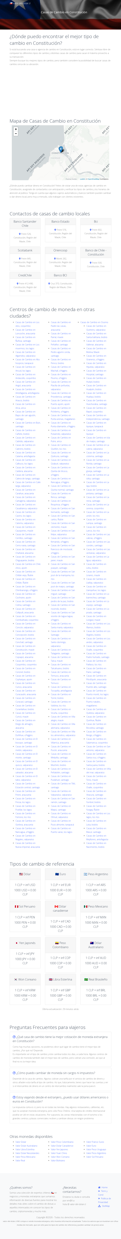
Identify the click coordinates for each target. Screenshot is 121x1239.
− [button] (16, 133)
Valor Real (20, 1160)
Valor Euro (91, 1145)
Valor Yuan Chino (59, 1153)
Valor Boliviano (58, 1160)
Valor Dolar (20, 1141)
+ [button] (16, 129)
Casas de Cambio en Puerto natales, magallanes (96, 702)
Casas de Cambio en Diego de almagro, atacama (25, 724)
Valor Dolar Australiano (26, 1145)
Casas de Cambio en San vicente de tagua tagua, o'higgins (63, 616)
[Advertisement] (60, 94)
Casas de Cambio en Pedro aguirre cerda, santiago (61, 352)
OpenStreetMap (93, 179)
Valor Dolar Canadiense (62, 1145)
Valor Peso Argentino (96, 1153)
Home (104, 1187)
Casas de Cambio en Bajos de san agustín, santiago (25, 415)
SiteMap (105, 1206)
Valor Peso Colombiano (62, 1141)
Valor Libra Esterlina (24, 1149)
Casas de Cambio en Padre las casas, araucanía (61, 326)
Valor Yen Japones (59, 1149)
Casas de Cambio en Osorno (94, 322)
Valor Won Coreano (60, 1156)
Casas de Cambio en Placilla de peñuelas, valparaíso (61, 385)
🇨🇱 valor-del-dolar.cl (20, 3)
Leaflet (82, 179)
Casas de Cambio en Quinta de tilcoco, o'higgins (61, 471)
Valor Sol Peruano (94, 1156)
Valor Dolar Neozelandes (27, 1153)
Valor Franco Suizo (95, 1141)
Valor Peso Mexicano (25, 1156)
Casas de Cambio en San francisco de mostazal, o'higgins (63, 549)
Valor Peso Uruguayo (96, 1149)
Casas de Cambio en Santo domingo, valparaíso (61, 642)
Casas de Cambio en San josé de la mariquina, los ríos (63, 575)
